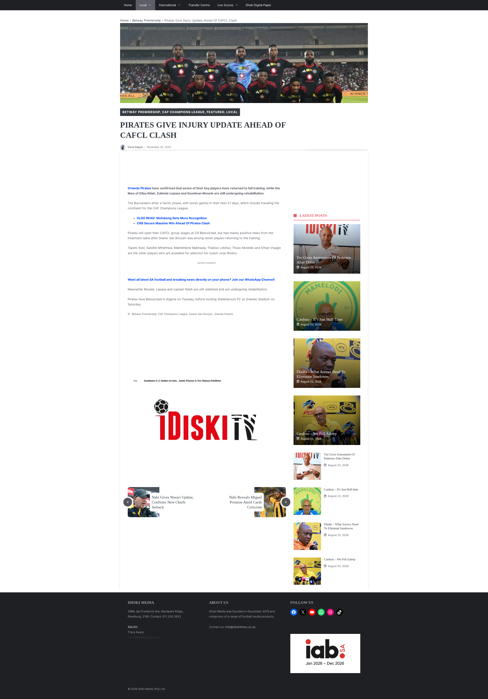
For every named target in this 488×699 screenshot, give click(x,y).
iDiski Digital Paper (258, 5)
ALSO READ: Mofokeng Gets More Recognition (172, 218)
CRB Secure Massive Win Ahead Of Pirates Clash (173, 223)
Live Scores (225, 5)
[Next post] (286, 502)
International (167, 5)
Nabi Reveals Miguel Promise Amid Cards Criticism (245, 502)
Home (128, 5)
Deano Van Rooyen (201, 314)
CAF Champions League (183, 112)
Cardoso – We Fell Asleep (317, 433)
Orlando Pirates (139, 188)
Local (143, 5)
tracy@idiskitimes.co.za (143, 637)
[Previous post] (127, 502)
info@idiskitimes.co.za (240, 627)
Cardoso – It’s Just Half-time (320, 319)
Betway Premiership (146, 20)
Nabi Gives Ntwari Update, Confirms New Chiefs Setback (173, 502)
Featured (215, 112)
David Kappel (135, 147)
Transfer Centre (199, 5)
